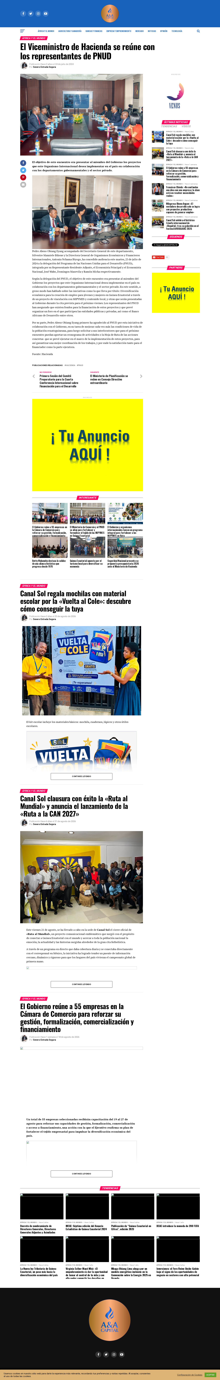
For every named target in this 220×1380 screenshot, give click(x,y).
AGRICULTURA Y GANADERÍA (69, 31)
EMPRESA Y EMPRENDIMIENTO (118, 31)
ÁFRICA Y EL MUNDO (46, 31)
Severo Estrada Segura (44, 67)
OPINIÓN (163, 31)
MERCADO (139, 31)
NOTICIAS (152, 31)
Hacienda (70, 365)
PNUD (80, 365)
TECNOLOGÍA (177, 31)
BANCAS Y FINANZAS (94, 31)
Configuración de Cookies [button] (189, 1375)
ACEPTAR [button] (210, 1375)
